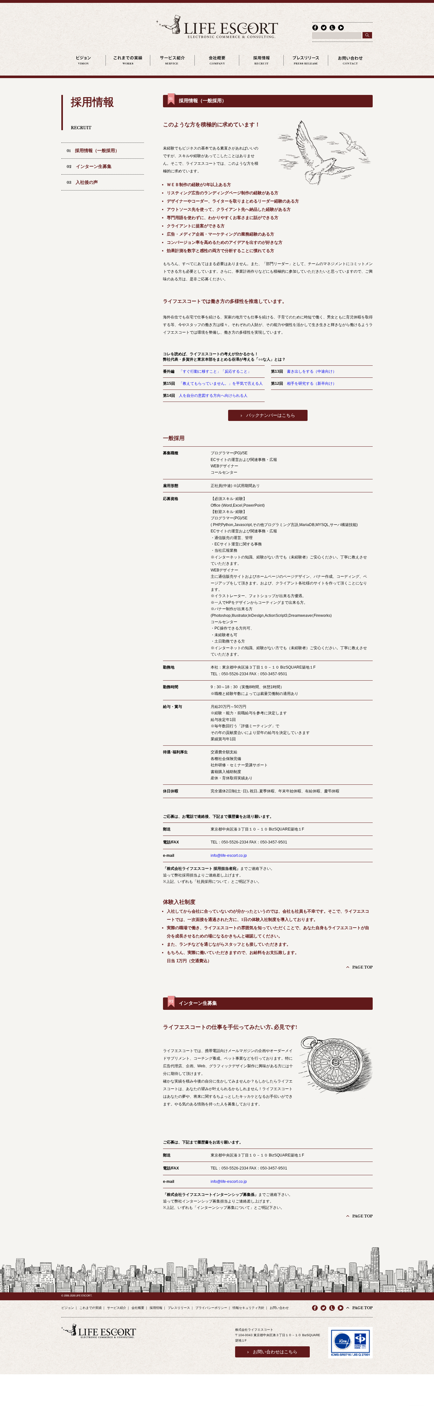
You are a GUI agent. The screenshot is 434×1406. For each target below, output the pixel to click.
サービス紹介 (116, 1307)
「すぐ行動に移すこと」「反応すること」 (215, 371)
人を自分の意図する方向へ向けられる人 (213, 395)
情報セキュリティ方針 (248, 1307)
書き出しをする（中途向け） (311, 371)
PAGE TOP (362, 967)
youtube (340, 1308)
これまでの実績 (90, 1307)
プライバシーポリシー (211, 1307)
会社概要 (138, 1307)
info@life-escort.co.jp (229, 855)
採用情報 (156, 1307)
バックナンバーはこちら (270, 415)
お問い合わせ (279, 1307)
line (332, 27)
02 (89, 166)
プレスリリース (179, 1307)
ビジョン (67, 1307)
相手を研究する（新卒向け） (311, 383)
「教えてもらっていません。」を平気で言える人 (221, 383)
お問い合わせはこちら (275, 1351)
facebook (315, 27)
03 (82, 182)
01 (93, 150)
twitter (324, 27)
